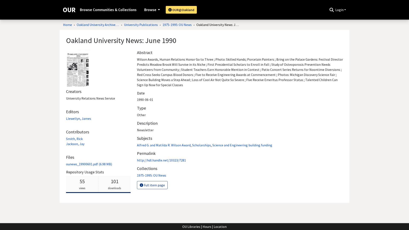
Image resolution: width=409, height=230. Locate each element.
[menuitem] (151, 9)
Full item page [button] (154, 185)
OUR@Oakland (183, 10)
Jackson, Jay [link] (75, 144)
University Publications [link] (141, 25)
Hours (207, 226)
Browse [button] (150, 9)
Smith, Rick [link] (74, 139)
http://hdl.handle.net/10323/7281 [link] (161, 160)
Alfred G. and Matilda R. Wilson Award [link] (164, 145)
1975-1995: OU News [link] (177, 25)
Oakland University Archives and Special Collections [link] (98, 25)
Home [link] (67, 25)
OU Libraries (191, 226)
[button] (331, 9)
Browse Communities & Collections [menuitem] (108, 9)
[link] (89, 164)
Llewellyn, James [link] (78, 118)
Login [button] (339, 10)
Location (220, 226)
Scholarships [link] (201, 145)
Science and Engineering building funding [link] (242, 145)
